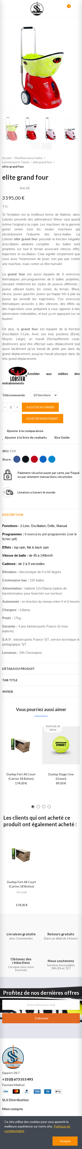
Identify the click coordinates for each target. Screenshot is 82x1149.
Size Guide (62, 437)
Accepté (65, 1141)
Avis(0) (7, 691)
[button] (6, 68)
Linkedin (43, 459)
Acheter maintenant (42, 418)
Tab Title (9, 680)
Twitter (25, 459)
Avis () (25, 188)
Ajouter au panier (40, 407)
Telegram (51, 459)
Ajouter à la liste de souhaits (26, 437)
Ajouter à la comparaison (25, 431)
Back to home (77, 162)
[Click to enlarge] (9, 108)
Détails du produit (18, 668)
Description (12, 514)
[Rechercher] (59, 8)
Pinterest (34, 459)
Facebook (16, 459)
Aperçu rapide (29, 747)
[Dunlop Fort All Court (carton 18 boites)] (21, 745)
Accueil (22, 892)
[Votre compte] (75, 8)
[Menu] (4, 8)
